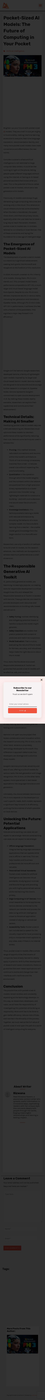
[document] (22, 700)
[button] (41, 680)
